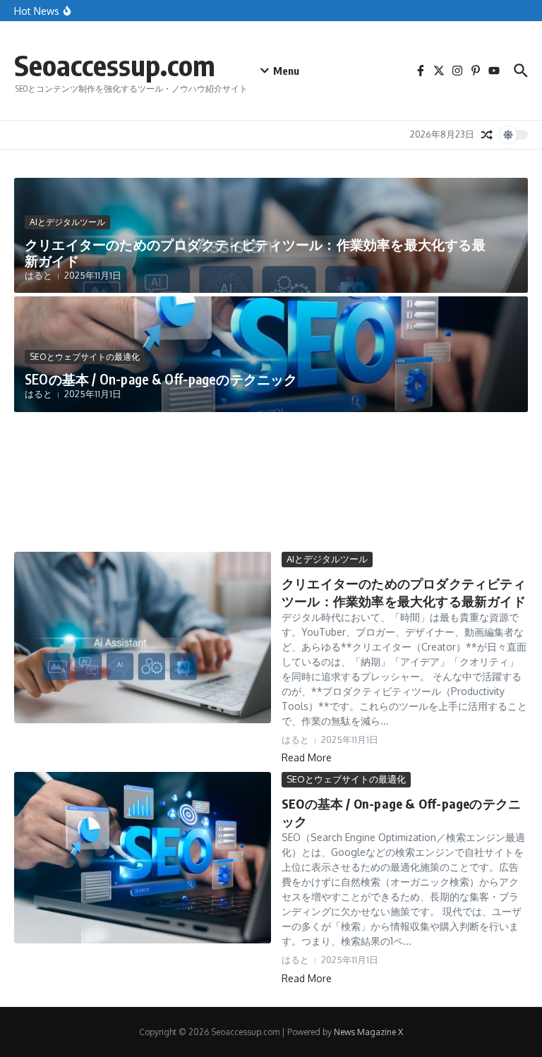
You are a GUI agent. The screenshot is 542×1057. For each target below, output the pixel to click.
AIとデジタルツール (67, 222)
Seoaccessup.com (114, 65)
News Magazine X (368, 1032)
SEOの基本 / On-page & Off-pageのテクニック (161, 378)
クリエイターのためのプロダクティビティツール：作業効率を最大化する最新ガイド (255, 252)
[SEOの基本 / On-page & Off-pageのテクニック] (142, 857)
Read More (307, 757)
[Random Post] (487, 134)
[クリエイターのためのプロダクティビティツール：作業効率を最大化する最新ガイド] (142, 637)
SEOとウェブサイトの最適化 (85, 356)
